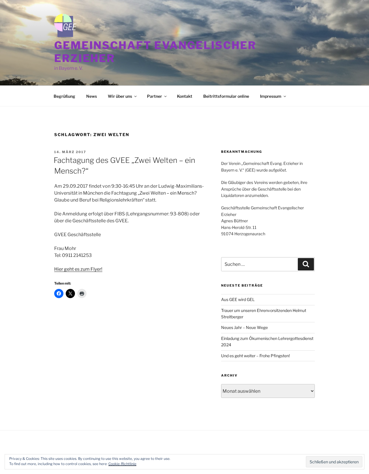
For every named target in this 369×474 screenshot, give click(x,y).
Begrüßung (64, 96)
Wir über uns (120, 96)
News (91, 96)
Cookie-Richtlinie (122, 464)
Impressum (270, 96)
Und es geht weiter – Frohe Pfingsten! (255, 355)
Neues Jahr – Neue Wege (244, 327)
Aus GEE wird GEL (238, 299)
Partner (154, 96)
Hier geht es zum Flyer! (78, 269)
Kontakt (184, 96)
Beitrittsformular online (226, 96)
